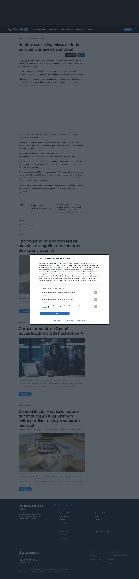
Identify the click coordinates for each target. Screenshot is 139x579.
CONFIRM (55, 313)
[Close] (105, 258)
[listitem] (69, 288)
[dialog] (69, 289)
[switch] (94, 292)
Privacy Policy (81, 320)
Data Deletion (58, 320)
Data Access (69, 320)
